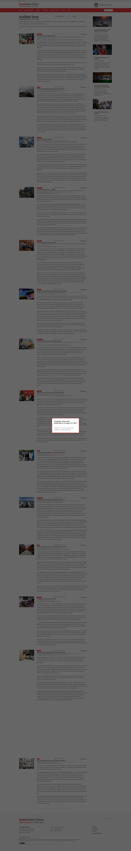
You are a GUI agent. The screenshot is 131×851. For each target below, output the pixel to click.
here (60, 428)
